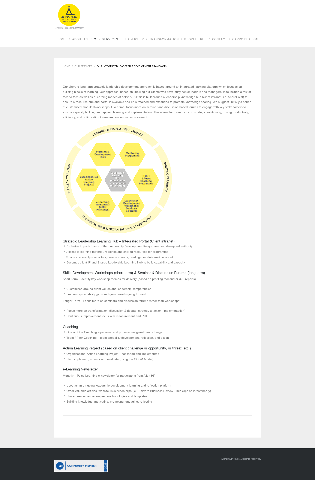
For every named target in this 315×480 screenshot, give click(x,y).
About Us (80, 39)
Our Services (106, 39)
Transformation (164, 39)
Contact (219, 39)
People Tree (195, 39)
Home (62, 39)
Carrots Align (245, 39)
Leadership (134, 39)
